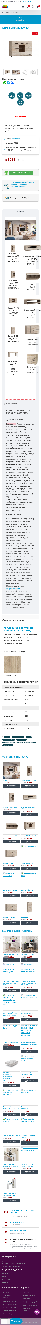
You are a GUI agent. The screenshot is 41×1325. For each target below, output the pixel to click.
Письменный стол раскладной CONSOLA (10, 1165)
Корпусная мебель (8, 739)
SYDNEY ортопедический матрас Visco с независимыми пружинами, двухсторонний (11, 1076)
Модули (20, 212)
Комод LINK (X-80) (27, 863)
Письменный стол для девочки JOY (28, 1136)
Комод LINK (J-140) (9, 863)
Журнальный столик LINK (11, 890)
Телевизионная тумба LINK (28, 808)
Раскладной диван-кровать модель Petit (27, 1012)
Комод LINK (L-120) (9, 917)
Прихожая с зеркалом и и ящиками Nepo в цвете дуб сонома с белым (11, 1013)
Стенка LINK (7, 780)
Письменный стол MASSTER (27, 1108)
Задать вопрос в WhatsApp (21, 172)
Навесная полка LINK (10, 836)
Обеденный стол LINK (28, 890)
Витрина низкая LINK (10, 807)
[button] (6, 49)
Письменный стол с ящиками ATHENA (27, 1165)
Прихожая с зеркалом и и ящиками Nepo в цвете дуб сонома (29, 983)
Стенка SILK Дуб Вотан (10, 1042)
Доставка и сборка (11, 404)
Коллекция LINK (7, 745)
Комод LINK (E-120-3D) (28, 836)
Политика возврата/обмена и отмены (17, 617)
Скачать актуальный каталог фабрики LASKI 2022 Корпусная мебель (23, 184)
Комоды (19, 742)
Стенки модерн (21, 739)
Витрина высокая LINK (28, 780)
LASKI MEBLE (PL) (16, 138)
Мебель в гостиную (18, 737)
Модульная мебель (13, 589)
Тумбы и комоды (30, 742)
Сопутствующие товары (15, 757)
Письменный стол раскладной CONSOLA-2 (11, 1108)
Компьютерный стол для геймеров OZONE (29, 1074)
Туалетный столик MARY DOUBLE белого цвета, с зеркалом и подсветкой (29, 1044)
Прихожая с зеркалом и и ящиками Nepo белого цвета (11, 983)
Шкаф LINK (24, 917)
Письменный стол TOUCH (11, 1136)
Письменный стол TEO (10, 954)
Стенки (29, 737)
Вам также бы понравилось (17, 931)
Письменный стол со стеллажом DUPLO (9, 1194)
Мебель (7, 737)
